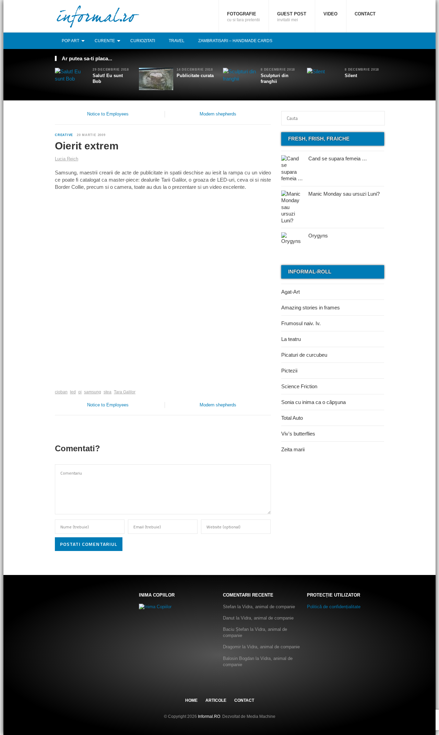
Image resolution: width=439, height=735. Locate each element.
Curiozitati (142, 40)
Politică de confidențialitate (333, 606)
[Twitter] (365, 41)
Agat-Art (290, 292)
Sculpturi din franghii (274, 78)
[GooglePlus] (69, 381)
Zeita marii (293, 449)
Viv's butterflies (298, 434)
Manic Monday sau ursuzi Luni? (344, 194)
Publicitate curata (195, 75)
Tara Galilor (124, 392)
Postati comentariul (88, 544)
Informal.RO (209, 716)
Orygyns (318, 235)
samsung (92, 392)
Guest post (291, 16)
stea (107, 392)
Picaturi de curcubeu (304, 355)
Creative (64, 135)
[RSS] (380, 41)
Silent (351, 75)
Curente (105, 40)
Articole (215, 700)
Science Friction (299, 386)
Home (191, 700)
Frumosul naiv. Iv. (301, 323)
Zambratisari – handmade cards (235, 40)
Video (330, 13)
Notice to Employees (108, 114)
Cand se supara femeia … (337, 158)
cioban (61, 392)
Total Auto (292, 418)
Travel (177, 40)
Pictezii (289, 370)
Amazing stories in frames (310, 307)
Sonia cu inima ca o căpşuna (313, 402)
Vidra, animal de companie (268, 606)
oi (80, 392)
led (73, 392)
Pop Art (70, 40)
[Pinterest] (373, 41)
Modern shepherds (218, 114)
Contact (365, 13)
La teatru (291, 339)
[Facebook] (357, 41)
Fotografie (243, 16)
